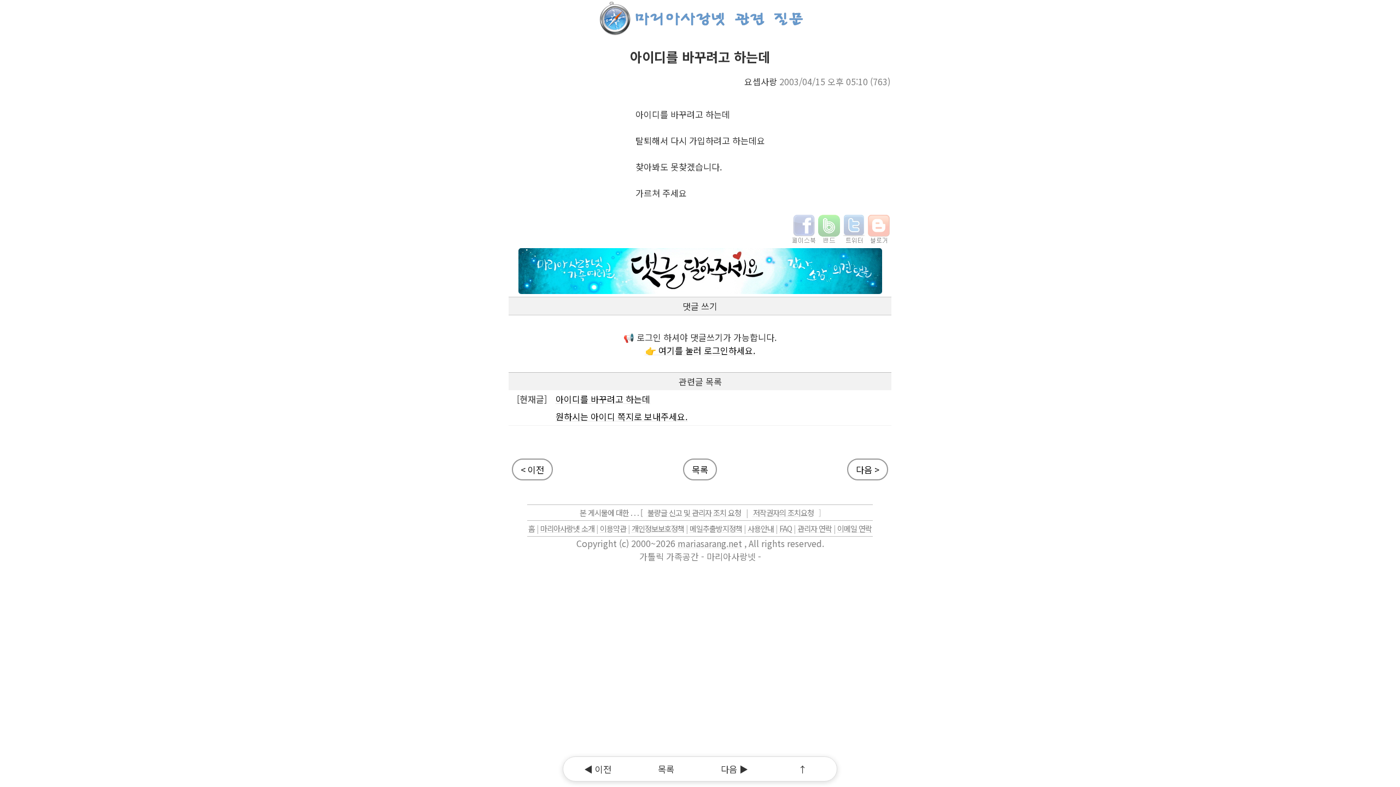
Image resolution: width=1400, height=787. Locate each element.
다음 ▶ (734, 769)
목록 (700, 469)
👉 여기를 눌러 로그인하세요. (700, 350)
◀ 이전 (597, 769)
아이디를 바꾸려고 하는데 (603, 399)
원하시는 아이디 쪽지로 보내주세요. (621, 416)
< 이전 (532, 469)
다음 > (867, 469)
